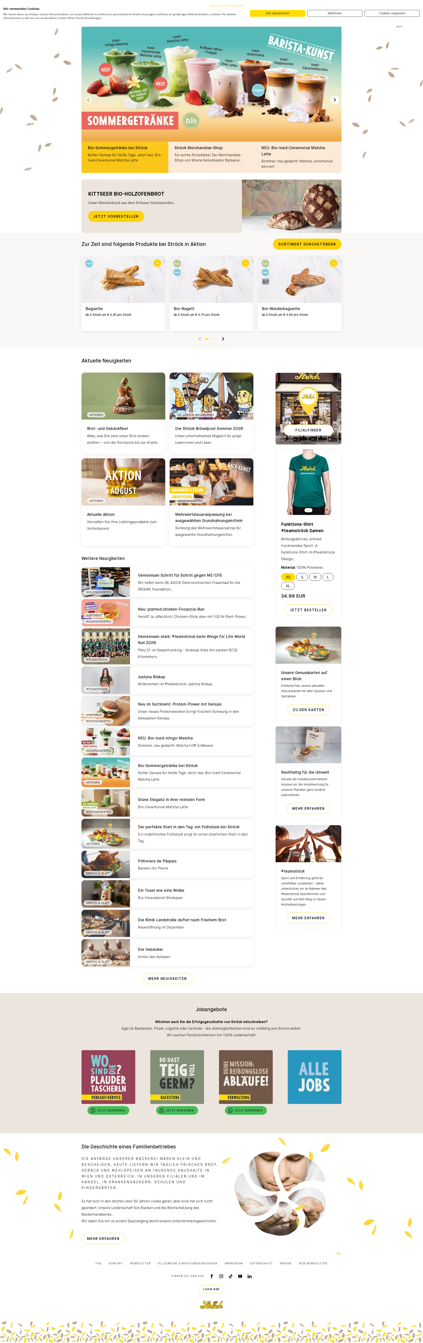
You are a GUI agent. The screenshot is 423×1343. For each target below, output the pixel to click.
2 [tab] (211, 339)
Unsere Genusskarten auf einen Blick (304, 676)
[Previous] (199, 338)
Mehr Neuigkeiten (167, 979)
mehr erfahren (311, 809)
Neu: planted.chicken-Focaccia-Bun (171, 609)
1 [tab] (206, 339)
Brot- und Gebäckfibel (107, 429)
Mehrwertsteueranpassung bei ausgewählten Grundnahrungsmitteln (209, 518)
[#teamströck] (308, 843)
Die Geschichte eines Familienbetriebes (129, 1147)
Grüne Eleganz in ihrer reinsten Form (171, 800)
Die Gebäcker (150, 950)
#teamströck (293, 871)
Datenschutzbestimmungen (226, 5)
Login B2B (211, 1289)
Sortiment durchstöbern (307, 244)
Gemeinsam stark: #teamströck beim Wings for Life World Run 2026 (191, 640)
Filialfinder (308, 430)
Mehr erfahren (311, 918)
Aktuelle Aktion (101, 515)
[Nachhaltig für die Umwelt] (308, 744)
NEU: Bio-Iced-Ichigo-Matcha (165, 738)
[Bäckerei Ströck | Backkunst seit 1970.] (211, 1304)
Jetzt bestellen (308, 610)
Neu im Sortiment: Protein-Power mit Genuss (179, 704)
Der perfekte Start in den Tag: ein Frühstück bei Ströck (188, 827)
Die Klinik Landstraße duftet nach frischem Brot (182, 920)
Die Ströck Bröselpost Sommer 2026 (209, 429)
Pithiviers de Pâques (157, 861)
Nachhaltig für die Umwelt (305, 773)
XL (288, 586)
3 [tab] (216, 339)
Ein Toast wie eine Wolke (161, 891)
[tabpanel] (123, 294)
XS (288, 577)
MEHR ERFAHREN (106, 1239)
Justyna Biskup (151, 677)
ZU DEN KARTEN (311, 710)
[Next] (334, 99)
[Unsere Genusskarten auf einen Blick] (308, 645)
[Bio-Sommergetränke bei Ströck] (211, 100)
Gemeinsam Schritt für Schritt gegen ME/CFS (180, 576)
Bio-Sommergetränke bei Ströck (168, 766)
